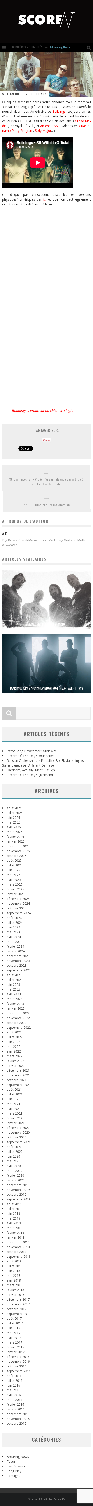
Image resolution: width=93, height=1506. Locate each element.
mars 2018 (14, 1285)
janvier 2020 (16, 1180)
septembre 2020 (19, 1142)
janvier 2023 (16, 1008)
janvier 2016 (16, 1409)
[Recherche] (90, 47)
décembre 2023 (18, 956)
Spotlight (13, 1476)
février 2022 (15, 1061)
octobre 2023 (16, 965)
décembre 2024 (18, 898)
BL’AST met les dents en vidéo (46, 624)
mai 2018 (13, 1275)
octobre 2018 (16, 1252)
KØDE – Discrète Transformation (47, 504)
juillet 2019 (15, 1209)
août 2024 (14, 918)
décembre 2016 (18, 1356)
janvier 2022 (16, 1065)
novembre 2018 (18, 1247)
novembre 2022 (18, 1018)
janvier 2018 (16, 1294)
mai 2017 (13, 1333)
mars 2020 (14, 1170)
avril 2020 (14, 1166)
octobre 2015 (16, 1423)
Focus (11, 1461)
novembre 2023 (18, 960)
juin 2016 (13, 1385)
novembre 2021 (18, 1075)
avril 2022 (14, 1051)
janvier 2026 (16, 841)
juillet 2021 (15, 1094)
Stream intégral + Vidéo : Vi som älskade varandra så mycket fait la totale (46, 481)
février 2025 (15, 889)
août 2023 (14, 975)
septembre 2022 (19, 1027)
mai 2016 (13, 1390)
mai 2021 (13, 1104)
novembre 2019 (18, 1189)
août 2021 (14, 1089)
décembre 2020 (18, 1127)
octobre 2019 (16, 1194)
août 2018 (14, 1261)
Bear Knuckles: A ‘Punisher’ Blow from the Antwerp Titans (46, 688)
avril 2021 (14, 1108)
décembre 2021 (18, 1070)
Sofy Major (43, 130)
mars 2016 (14, 1399)
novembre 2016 (18, 1361)
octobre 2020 (16, 1137)
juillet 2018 (15, 1266)
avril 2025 (14, 879)
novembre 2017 (18, 1304)
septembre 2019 (19, 1199)
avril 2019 (14, 1223)
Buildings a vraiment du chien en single (42, 410)
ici (44, 199)
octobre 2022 (16, 1023)
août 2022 (14, 1032)
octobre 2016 (16, 1366)
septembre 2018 (19, 1256)
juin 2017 (13, 1328)
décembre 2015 (18, 1414)
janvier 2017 (16, 1352)
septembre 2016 (19, 1371)
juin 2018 (13, 1271)
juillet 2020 (15, 1151)
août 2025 (14, 860)
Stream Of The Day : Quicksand (30, 775)
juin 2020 (13, 1156)
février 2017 (15, 1347)
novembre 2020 (18, 1132)
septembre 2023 (19, 970)
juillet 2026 (15, 813)
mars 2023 (14, 999)
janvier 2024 (16, 951)
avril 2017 (14, 1337)
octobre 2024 (16, 908)
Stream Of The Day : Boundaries (30, 756)
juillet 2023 (15, 980)
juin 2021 (13, 1099)
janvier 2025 (16, 894)
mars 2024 (14, 941)
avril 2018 (14, 1280)
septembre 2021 (19, 1085)
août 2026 (14, 808)
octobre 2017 (16, 1309)
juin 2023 (13, 984)
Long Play (14, 1471)
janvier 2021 (16, 1123)
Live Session (16, 1466)
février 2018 (15, 1290)
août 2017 (14, 1318)
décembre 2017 (18, 1299)
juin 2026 (13, 817)
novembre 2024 (18, 903)
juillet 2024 (15, 922)
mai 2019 (13, 1218)
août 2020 (14, 1147)
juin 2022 (13, 1042)
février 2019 (15, 1232)
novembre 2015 (18, 1418)
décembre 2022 (18, 1013)
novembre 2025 (18, 851)
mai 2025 (13, 875)
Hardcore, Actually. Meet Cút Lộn (31, 770)
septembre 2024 (19, 913)
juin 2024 (13, 927)
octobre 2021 (16, 1080)
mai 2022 (13, 1046)
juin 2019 (13, 1213)
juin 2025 (13, 870)
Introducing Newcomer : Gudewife (68, 47)
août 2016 (14, 1376)
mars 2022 (14, 1056)
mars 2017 (14, 1342)
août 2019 (14, 1204)
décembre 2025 (18, 846)
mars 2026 (14, 832)
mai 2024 (13, 932)
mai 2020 (13, 1161)
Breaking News (18, 1456)
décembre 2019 (18, 1185)
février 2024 (15, 946)
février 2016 (15, 1404)
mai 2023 (13, 989)
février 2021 (15, 1118)
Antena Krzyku (50, 126)
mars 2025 (14, 884)
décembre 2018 (18, 1242)
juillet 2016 (15, 1380)
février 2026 (15, 836)
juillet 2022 (15, 1037)
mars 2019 (14, 1228)
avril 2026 (14, 827)
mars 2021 (14, 1113)
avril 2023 (14, 994)
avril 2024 (14, 937)
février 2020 (15, 1175)
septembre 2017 (19, 1314)
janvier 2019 (16, 1237)
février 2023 (15, 1003)
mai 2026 (13, 822)
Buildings (58, 111)
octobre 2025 (16, 856)
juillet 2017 (15, 1323)
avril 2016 (14, 1395)
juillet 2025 (15, 865)
